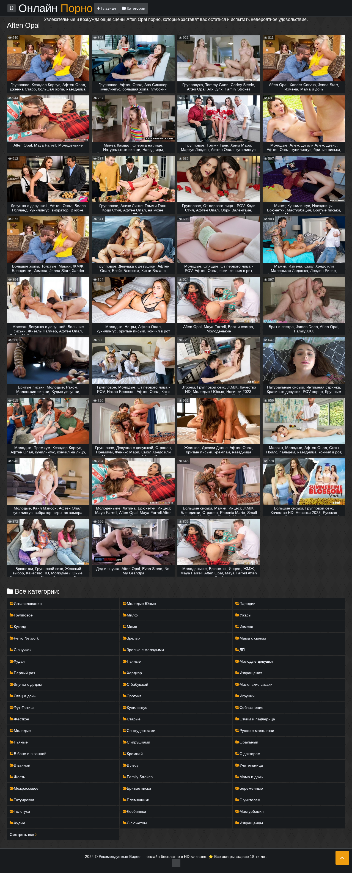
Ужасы (245, 615)
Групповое (23, 615)
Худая (19, 661)
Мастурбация (252, 811)
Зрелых (133, 638)
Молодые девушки (256, 661)
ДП (242, 650)
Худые (19, 823)
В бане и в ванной (30, 753)
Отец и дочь (24, 696)
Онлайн (55, 8)
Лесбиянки (136, 811)
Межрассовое (26, 788)
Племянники (138, 800)
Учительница (251, 765)
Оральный (249, 742)
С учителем (250, 800)
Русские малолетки (257, 730)
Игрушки (247, 696)
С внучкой (23, 650)
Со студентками (141, 730)
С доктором (250, 753)
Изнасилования (28, 603)
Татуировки (24, 800)
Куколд (20, 626)
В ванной (22, 765)
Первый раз (24, 673)
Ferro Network (26, 638)
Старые (134, 719)
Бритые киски (139, 788)
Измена (246, 626)
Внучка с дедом (28, 684)
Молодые (22, 730)
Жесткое (21, 719)
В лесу (133, 765)
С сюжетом (137, 823)
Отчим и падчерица (257, 719)
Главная (108, 8)
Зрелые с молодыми (145, 650)
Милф (132, 615)
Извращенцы (251, 823)
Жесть (19, 777)
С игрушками (138, 742)
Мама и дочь (251, 777)
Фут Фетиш (24, 707)
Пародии (247, 603)
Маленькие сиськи (256, 684)
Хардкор (134, 673)
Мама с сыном (253, 638)
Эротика (134, 696)
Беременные (251, 788)
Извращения (251, 673)
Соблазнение (251, 707)
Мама (132, 626)
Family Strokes (140, 777)
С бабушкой (137, 684)
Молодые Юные (141, 603)
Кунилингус (137, 707)
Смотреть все (22, 834)
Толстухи (22, 811)
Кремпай (135, 753)
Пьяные (134, 661)
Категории (135, 8)
